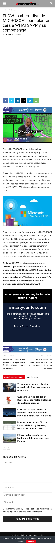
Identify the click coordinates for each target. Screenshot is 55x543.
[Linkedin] (17, 100)
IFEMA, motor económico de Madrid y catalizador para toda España (33, 438)
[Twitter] (11, 100)
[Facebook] (5, 100)
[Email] (23, 100)
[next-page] (8, 448)
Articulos (12, 10)
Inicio (5, 10)
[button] (4, 3)
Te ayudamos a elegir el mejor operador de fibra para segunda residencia (33, 387)
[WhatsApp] (36, 100)
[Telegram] (30, 100)
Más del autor (32, 377)
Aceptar (31, 541)
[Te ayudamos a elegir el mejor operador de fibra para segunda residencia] (9, 387)
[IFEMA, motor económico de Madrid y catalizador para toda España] (9, 438)
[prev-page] (4, 448)
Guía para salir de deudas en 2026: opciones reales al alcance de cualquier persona (34, 400)
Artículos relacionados (13, 377)
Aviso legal (15, 535)
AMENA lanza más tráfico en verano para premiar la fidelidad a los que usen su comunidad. (14, 363)
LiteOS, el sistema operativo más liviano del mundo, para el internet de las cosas (40, 363)
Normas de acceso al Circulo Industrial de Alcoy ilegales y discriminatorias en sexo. (32, 425)
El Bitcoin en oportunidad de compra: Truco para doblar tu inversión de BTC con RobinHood (34, 412)
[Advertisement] (27, 69)
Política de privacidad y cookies (32, 535)
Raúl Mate (9, 35)
